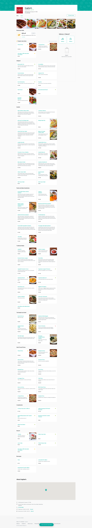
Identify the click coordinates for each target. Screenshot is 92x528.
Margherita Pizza (41, 350)
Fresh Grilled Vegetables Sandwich (24, 225)
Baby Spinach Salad (21, 162)
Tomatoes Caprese (42, 110)
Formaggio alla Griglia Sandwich (44, 225)
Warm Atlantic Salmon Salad (23, 110)
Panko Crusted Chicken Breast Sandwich (21, 204)
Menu (17, 15)
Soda (19, 459)
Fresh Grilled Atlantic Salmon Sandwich (23, 192)
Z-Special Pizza (41, 44)
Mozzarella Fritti (21, 64)
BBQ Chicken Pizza (42, 387)
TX (19, 521)
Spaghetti (19, 249)
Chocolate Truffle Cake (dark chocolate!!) (23, 54)
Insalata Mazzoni (41, 152)
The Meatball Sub (41, 214)
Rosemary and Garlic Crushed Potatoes (44, 416)
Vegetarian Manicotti (42, 277)
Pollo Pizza (40, 378)
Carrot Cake (20, 443)
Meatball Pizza (20, 369)
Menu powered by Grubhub (53, 41)
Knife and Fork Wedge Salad (23, 120)
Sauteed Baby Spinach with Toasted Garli (25, 416)
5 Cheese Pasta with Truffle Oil (23, 408)
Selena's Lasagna (41, 249)
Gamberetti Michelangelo (43, 316)
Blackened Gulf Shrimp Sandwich (44, 203)
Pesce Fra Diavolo (41, 325)
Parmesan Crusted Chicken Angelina (41, 337)
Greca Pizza (40, 369)
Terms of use (30, 523)
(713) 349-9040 (20, 507)
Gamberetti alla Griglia (21, 326)
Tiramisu (19, 434)
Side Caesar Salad (41, 181)
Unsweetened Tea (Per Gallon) (23, 467)
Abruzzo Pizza (20, 359)
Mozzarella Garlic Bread (43, 89)
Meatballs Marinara (19, 98)
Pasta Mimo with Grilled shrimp (24, 306)
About (22, 15)
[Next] (75, 23)
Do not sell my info (57, 523)
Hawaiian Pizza (41, 395)
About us (18, 523)
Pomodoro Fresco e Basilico (23, 152)
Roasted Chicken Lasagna (23, 258)
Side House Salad (21, 181)
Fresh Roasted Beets (41, 172)
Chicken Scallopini (21, 296)
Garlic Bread (20, 89)
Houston (22, 521)
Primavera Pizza (41, 359)
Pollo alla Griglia (21, 335)
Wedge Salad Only (41, 120)
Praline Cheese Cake (42, 443)
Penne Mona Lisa (21, 286)
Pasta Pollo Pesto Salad (22, 131)
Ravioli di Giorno (21, 316)
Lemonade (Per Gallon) (42, 459)
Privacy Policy (37, 523)
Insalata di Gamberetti (42, 162)
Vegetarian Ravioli (21, 277)
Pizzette (40, 81)
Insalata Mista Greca (42, 142)
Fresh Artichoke (21, 73)
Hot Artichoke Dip (21, 81)
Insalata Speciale (21, 142)
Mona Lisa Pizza (21, 387)
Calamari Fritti (41, 73)
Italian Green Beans (21, 424)
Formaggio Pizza (21, 378)
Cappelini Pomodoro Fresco (23, 268)
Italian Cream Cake (42, 434)
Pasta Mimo (40, 258)
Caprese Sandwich (40, 192)
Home (18, 521)
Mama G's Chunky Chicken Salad (41, 132)
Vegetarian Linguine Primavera (44, 268)
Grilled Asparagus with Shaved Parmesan (44, 409)
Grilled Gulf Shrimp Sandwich (23, 214)
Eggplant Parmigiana (42, 286)
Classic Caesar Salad (22, 171)
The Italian (20, 236)
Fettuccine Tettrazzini (42, 296)
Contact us (24, 523)
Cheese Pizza (20, 44)
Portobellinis (40, 64)
